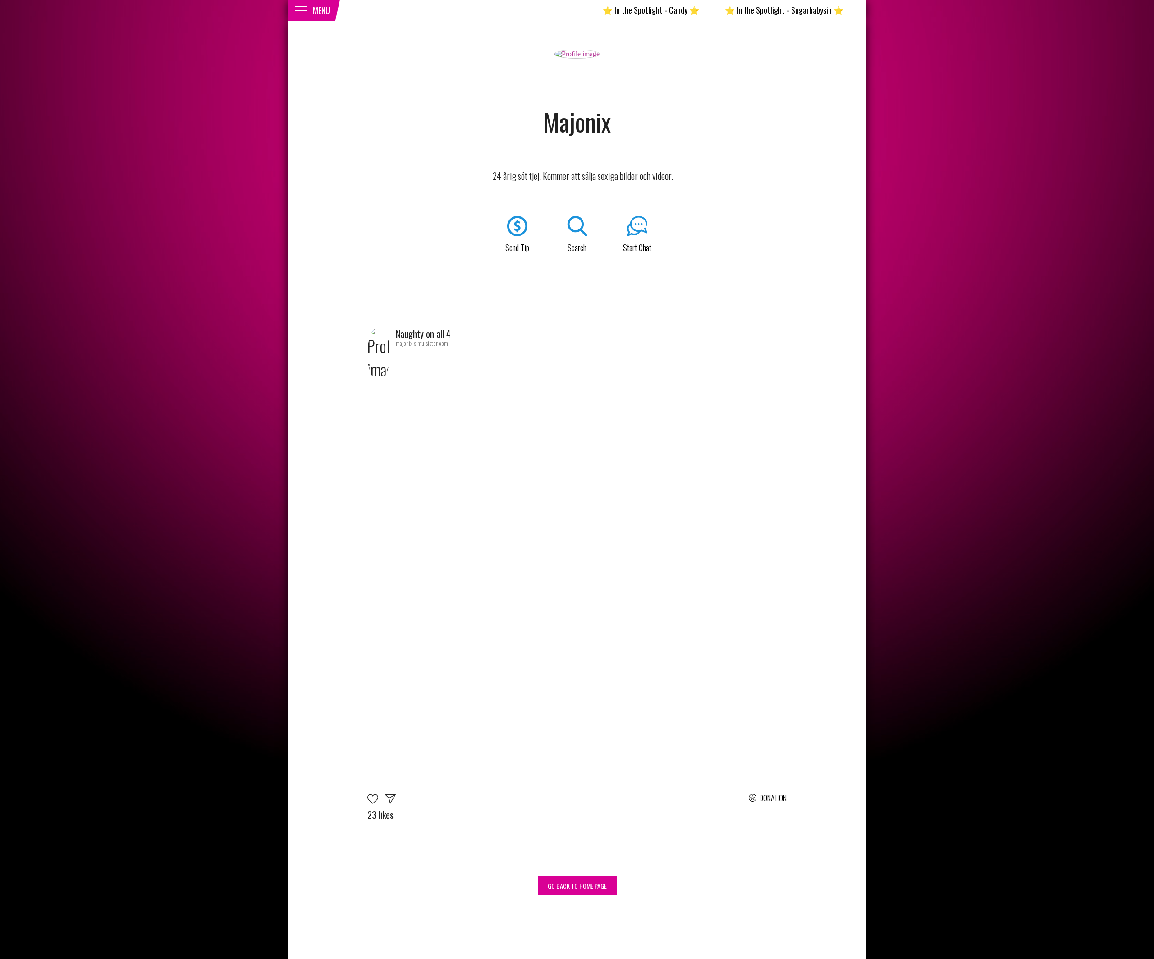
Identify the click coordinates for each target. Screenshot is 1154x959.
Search (577, 247)
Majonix (577, 122)
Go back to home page (577, 885)
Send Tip (517, 247)
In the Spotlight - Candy (618, 10)
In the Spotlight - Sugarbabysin (751, 10)
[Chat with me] (390, 800)
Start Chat (637, 247)
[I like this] (376, 800)
